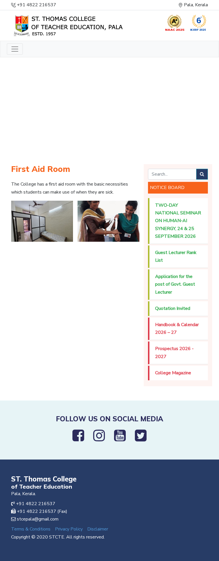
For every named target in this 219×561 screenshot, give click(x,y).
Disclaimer (97, 529)
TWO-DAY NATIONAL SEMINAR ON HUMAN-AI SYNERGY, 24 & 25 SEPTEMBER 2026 (178, 220)
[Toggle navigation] (15, 49)
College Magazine (173, 373)
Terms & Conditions (30, 529)
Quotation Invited (172, 308)
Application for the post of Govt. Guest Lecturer (175, 284)
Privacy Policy (69, 529)
